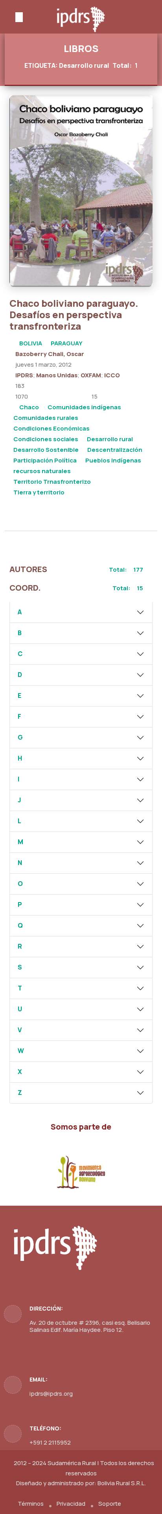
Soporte (109, 1503)
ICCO (112, 375)
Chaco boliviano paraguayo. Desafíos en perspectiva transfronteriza (73, 314)
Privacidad (71, 1503)
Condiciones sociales (45, 439)
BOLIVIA (30, 343)
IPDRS (24, 375)
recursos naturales (42, 471)
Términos (31, 1503)
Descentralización (114, 450)
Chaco (29, 407)
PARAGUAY (67, 343)
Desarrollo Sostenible (46, 450)
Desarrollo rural (110, 439)
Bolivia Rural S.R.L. (122, 1483)
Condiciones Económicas (51, 428)
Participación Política (45, 460)
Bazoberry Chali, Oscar (49, 354)
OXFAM (91, 375)
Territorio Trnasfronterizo (52, 481)
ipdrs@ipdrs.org (51, 1393)
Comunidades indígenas (84, 407)
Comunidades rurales (45, 418)
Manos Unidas (56, 375)
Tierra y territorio (38, 492)
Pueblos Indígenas (113, 460)
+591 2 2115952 (50, 1442)
